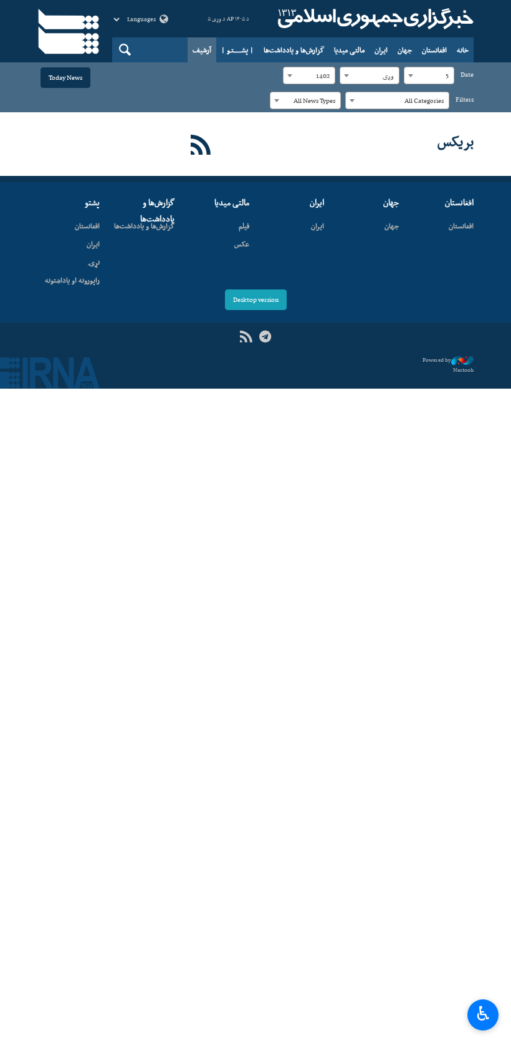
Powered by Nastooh (448, 365)
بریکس (455, 141)
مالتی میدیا (349, 50)
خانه (463, 50)
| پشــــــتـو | (237, 50)
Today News (65, 78)
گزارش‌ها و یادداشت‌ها (294, 50)
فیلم (244, 226)
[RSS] (201, 146)
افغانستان (434, 50)
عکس (241, 244)
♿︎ (483, 1013)
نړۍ (94, 262)
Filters (465, 99)
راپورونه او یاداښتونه (72, 280)
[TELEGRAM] (265, 337)
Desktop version (256, 300)
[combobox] (429, 75)
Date (467, 74)
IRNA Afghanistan (374, 18)
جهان (405, 50)
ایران (381, 50)
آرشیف (202, 50)
